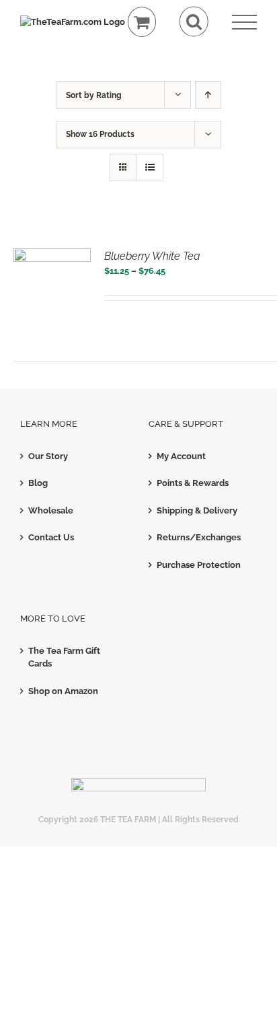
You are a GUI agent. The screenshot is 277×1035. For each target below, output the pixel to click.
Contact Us (51, 537)
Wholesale (50, 510)
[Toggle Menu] (244, 22)
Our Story (48, 456)
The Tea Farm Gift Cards (64, 657)
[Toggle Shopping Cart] (142, 21)
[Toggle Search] (194, 21)
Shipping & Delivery (197, 510)
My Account (181, 456)
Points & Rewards (193, 483)
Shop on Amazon (63, 691)
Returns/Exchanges (199, 537)
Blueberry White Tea (152, 256)
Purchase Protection (199, 565)
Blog (38, 483)
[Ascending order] (208, 95)
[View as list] (149, 167)
